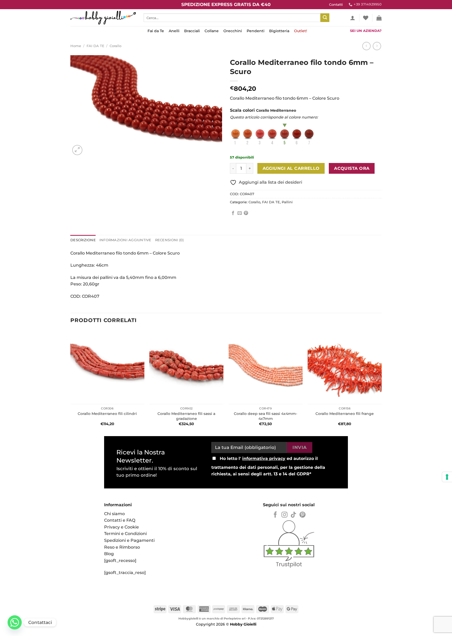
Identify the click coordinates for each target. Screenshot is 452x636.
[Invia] (324, 17)
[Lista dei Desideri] (365, 18)
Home (75, 46)
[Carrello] (379, 18)
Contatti (336, 5)
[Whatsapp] (15, 622)
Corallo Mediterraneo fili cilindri (107, 413)
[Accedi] (352, 18)
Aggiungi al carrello (291, 168)
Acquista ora (352, 168)
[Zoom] (77, 150)
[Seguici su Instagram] (284, 515)
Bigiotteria (279, 31)
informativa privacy (263, 458)
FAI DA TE (95, 46)
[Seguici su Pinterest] (303, 515)
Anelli (174, 31)
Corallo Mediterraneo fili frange (344, 413)
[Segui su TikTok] (293, 515)
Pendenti (255, 31)
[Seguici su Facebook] (275, 515)
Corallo (115, 46)
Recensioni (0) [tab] (169, 240)
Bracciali (192, 31)
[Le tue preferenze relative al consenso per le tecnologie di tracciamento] (447, 477)
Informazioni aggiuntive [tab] (125, 240)
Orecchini (232, 31)
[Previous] (71, 381)
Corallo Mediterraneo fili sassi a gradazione (186, 416)
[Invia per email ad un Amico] (240, 213)
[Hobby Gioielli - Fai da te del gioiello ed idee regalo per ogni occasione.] (103, 17)
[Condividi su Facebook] (233, 213)
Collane (212, 31)
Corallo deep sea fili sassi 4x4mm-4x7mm (265, 416)
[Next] (381, 381)
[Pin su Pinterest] (246, 213)
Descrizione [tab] (83, 240)
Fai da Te (156, 31)
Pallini (287, 202)
